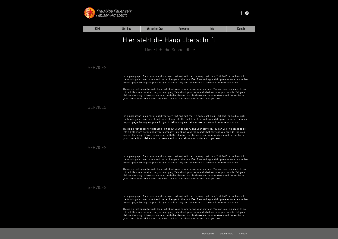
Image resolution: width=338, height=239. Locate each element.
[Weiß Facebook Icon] (241, 13)
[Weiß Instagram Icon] (247, 13)
